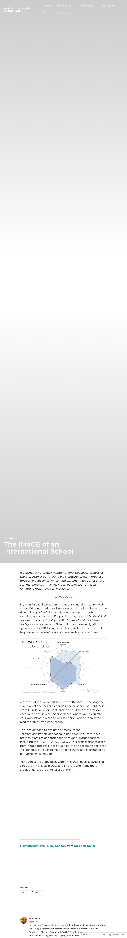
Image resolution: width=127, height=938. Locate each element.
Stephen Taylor (84, 846)
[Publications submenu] (95, 5)
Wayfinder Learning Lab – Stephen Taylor (18, 9)
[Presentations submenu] (116, 5)
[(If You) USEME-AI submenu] (76, 5)
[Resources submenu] (69, 13)
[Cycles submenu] (52, 13)
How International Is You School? (43, 846)
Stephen (33, 921)
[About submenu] (51, 5)
